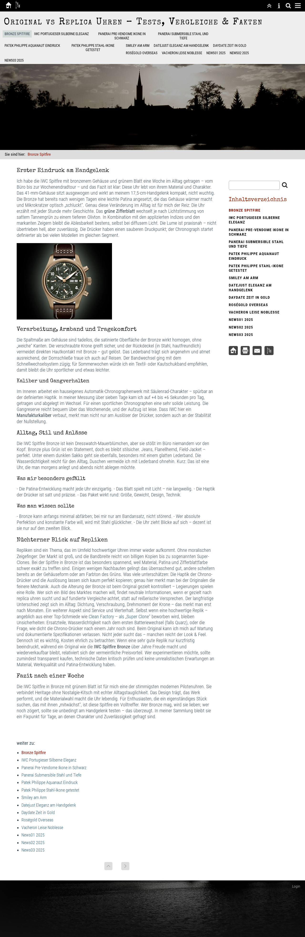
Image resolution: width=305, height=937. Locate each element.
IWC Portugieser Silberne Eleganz (61, 34)
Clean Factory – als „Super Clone (119, 616)
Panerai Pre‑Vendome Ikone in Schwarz (122, 36)
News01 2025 (215, 53)
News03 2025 (14, 60)
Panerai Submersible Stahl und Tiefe (183, 36)
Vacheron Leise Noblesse (182, 53)
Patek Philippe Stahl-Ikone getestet (92, 47)
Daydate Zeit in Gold (229, 45)
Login (296, 886)
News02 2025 (239, 53)
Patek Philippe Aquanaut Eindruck (32, 45)
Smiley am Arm (137, 45)
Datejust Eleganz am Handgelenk (181, 45)
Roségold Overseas (142, 53)
